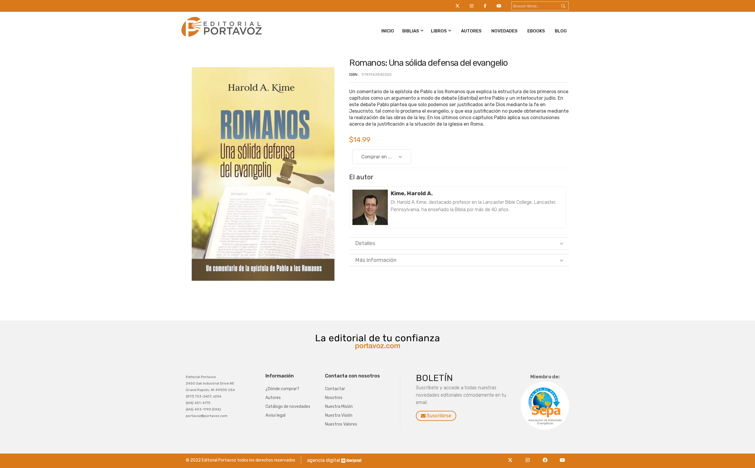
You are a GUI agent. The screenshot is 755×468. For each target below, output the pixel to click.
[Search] (569, 6)
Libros (439, 31)
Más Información (375, 260)
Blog (561, 31)
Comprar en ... (376, 157)
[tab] (459, 243)
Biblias (410, 31)
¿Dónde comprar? (282, 388)
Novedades (504, 31)
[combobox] (540, 5)
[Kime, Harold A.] (370, 207)
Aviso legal (275, 415)
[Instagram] (529, 456)
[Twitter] (512, 456)
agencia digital (323, 460)
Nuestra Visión (338, 415)
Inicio (387, 31)
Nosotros (333, 397)
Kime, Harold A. (412, 193)
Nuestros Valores (341, 424)
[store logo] (220, 38)
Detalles (365, 243)
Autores (471, 31)
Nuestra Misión (339, 406)
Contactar (335, 388)
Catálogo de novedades (287, 406)
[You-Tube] (562, 456)
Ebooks (536, 31)
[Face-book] (547, 456)
